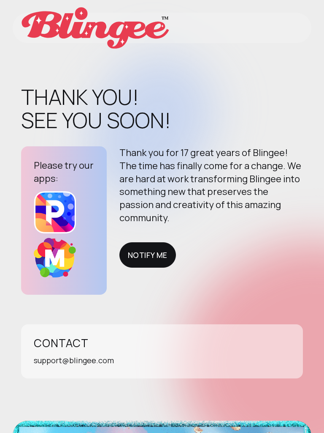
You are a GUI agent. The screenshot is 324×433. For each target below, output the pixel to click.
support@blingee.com (74, 360)
